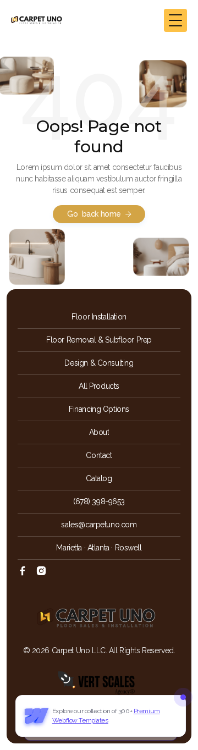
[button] (175, 20)
